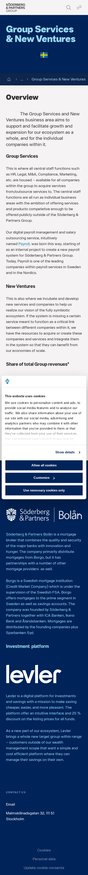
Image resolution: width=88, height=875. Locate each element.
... (22, 79)
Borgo (11, 580)
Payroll (24, 243)
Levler (11, 695)
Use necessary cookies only (44, 490)
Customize (42, 478)
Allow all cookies (44, 465)
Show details (65, 452)
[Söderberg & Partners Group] (15, 7)
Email (10, 804)
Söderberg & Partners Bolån (29, 534)
